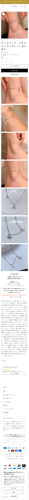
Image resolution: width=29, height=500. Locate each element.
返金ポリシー (22, 453)
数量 (2, 57)
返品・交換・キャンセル (9, 395)
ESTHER (8, 453)
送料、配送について (8, 398)
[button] (3, 6)
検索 (4, 391)
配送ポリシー (23, 456)
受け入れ (13, 488)
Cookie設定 (21, 458)
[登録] (24, 441)
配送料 (4, 54)
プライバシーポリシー (8, 409)
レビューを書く (14, 373)
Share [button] (4, 360)
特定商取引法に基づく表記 (12, 458)
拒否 (14, 492)
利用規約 (5, 405)
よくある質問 (6, 402)
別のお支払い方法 (14, 74)
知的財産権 (6, 412)
